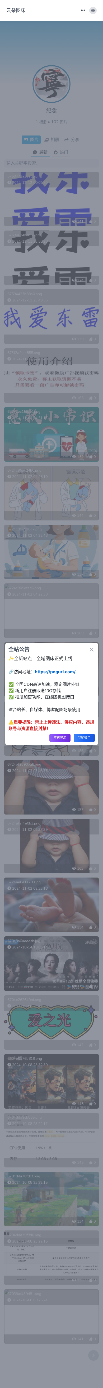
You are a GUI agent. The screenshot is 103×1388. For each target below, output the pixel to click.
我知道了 (84, 738)
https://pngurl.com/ (55, 671)
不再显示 (60, 738)
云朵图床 (15, 10)
